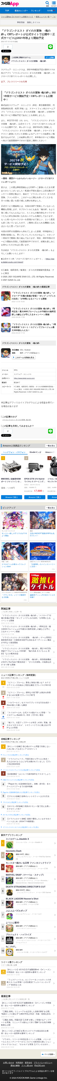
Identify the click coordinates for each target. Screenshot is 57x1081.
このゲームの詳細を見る (24, 357)
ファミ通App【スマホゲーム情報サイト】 (17, 16)
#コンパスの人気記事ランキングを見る (16, 755)
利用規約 (19, 1062)
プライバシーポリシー (43, 1062)
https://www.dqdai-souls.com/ (24, 378)
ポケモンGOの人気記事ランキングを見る (16, 815)
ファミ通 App (10, 4)
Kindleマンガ (35, 452)
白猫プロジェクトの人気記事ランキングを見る (18, 780)
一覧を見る (50, 445)
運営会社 (28, 1062)
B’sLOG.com (39, 1065)
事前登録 (21, 22)
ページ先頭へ (49, 1054)
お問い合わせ (8, 1062)
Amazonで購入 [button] (11, 497)
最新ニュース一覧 (43, 16)
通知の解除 (15, 1065)
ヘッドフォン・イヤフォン (14, 452)
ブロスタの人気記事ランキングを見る (15, 802)
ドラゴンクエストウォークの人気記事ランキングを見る (21, 770)
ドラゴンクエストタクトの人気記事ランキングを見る (21, 827)
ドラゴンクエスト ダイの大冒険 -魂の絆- (16, 419)
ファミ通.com (27, 1065)
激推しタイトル (33, 22)
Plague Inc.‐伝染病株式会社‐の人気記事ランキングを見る (21, 792)
